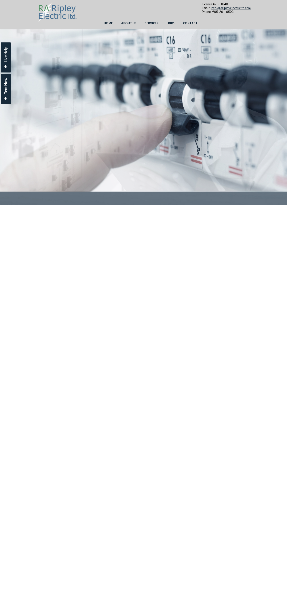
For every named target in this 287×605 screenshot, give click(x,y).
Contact (190, 23)
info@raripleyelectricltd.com (231, 8)
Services (151, 23)
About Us (128, 23)
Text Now (5, 86)
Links (171, 23)
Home (108, 23)
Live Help (5, 55)
